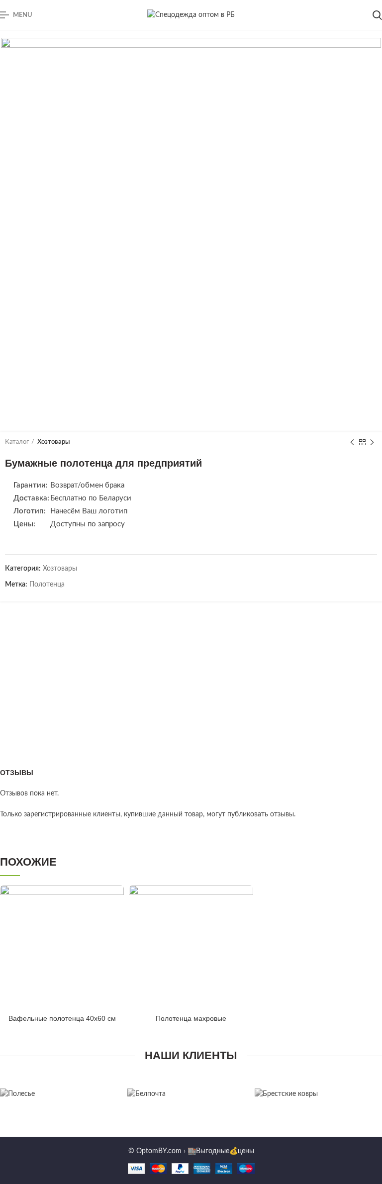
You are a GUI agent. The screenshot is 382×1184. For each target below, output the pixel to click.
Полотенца (47, 584)
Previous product (352, 442)
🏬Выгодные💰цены (221, 1151)
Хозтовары (53, 442)
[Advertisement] (191, 673)
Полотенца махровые (191, 1018)
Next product (372, 442)
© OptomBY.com (155, 1151)
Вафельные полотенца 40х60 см (62, 1018)
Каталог (17, 442)
